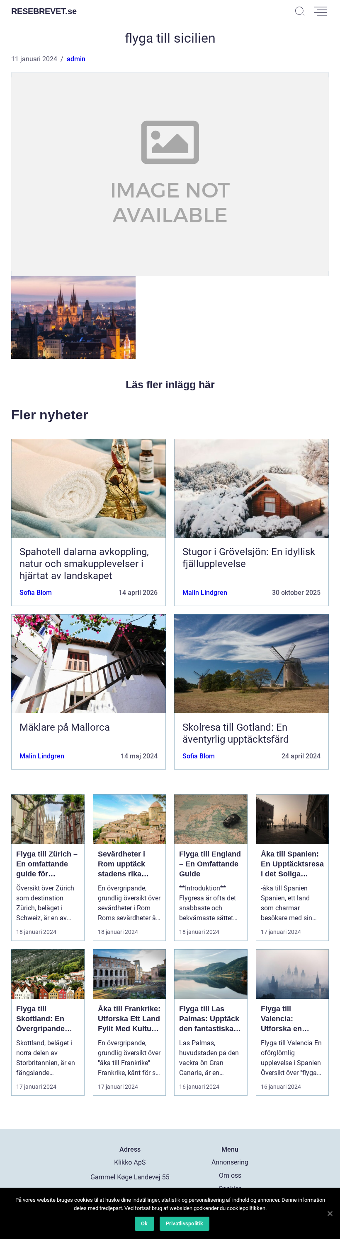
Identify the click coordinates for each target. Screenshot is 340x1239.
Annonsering (229, 1162)
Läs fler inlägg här (170, 384)
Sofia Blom (35, 593)
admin (76, 59)
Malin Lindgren (204, 593)
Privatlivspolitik (184, 1223)
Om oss (230, 1175)
